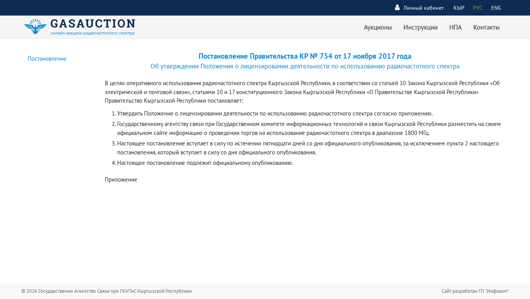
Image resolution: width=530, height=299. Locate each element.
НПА (455, 27)
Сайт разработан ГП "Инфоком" (475, 291)
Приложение (121, 179)
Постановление (47, 58)
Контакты (486, 27)
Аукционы (378, 27)
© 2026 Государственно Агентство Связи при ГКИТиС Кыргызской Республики (106, 291)
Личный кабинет (424, 7)
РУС (477, 7)
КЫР (459, 7)
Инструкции (421, 27)
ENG (496, 7)
